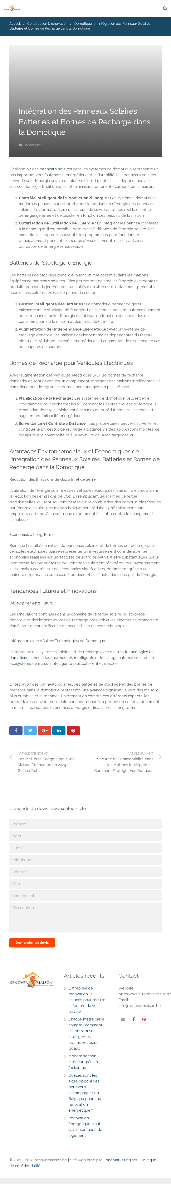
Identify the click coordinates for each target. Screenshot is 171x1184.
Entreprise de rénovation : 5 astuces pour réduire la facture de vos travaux (86, 1000)
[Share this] (16, 730)
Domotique (83, 24)
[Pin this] (73, 730)
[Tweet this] (30, 730)
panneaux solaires (56, 169)
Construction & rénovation (47, 24)
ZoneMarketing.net (120, 1160)
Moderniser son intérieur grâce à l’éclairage (83, 1062)
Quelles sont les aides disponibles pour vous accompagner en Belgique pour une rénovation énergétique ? (84, 1092)
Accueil (15, 24)
